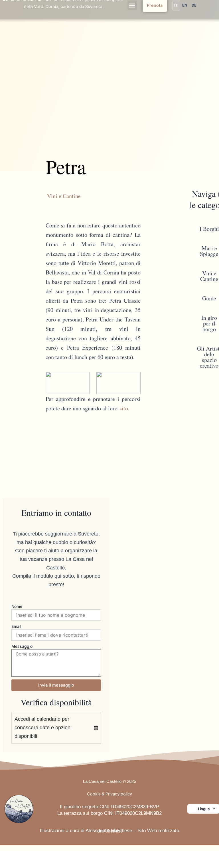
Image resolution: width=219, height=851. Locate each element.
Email (16, 626)
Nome (16, 606)
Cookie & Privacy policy (109, 794)
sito (123, 408)
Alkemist (113, 831)
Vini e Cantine (64, 196)
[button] (132, 5)
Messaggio (22, 646)
